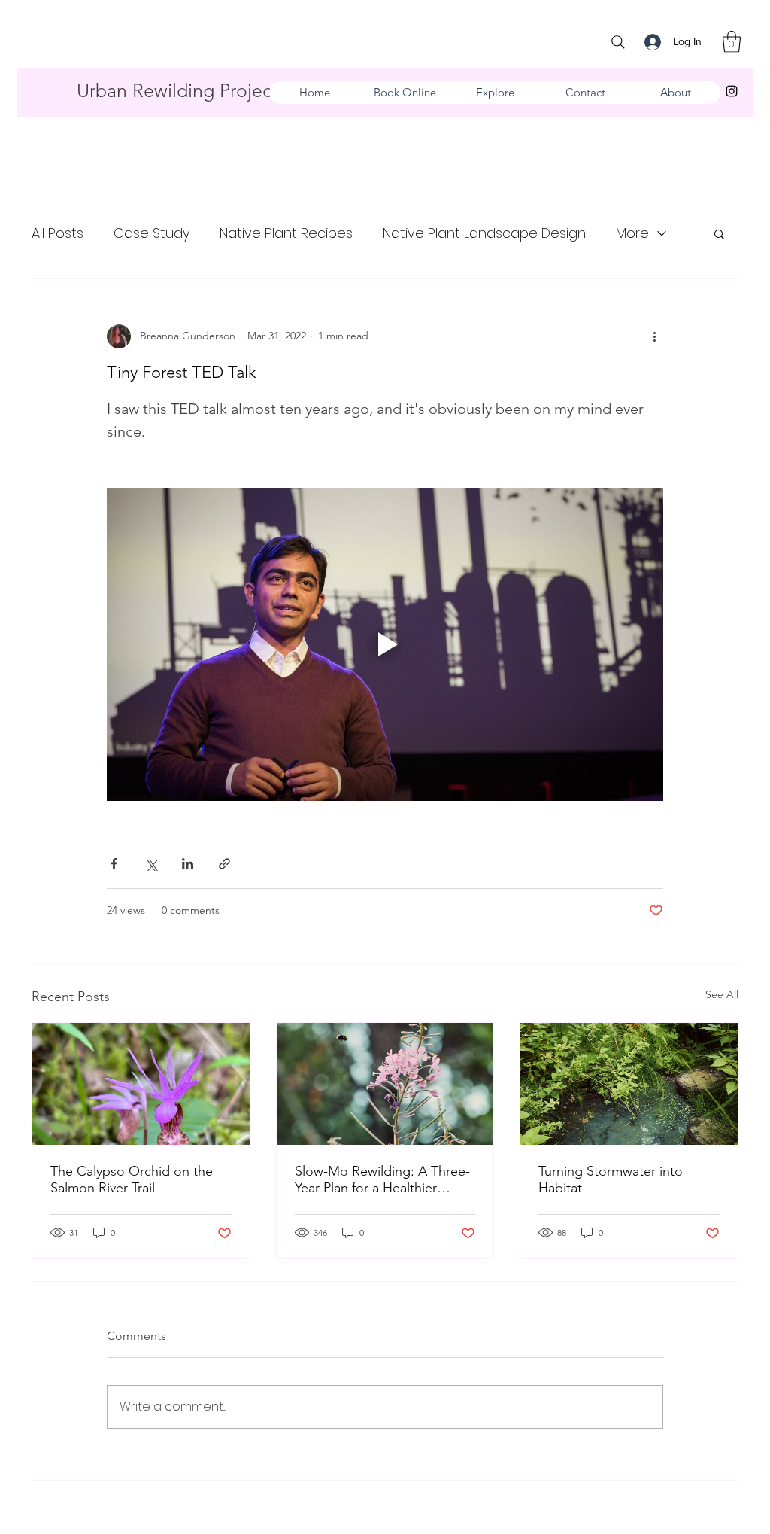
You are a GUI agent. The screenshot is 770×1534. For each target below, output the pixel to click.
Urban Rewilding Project (177, 90)
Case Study (151, 233)
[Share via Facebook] (114, 864)
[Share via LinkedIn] (187, 864)
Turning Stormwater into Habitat (610, 1179)
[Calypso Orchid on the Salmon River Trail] (141, 1084)
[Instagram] (731, 91)
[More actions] (654, 336)
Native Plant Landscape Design (484, 233)
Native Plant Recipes (286, 233)
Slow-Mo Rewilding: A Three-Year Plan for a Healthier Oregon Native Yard (382, 1179)
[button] (732, 42)
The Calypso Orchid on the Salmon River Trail (131, 1179)
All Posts (57, 233)
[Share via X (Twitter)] (151, 864)
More (632, 233)
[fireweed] (385, 1084)
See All (721, 994)
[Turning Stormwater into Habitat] (629, 1084)
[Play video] (385, 644)
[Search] (618, 42)
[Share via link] (224, 864)
